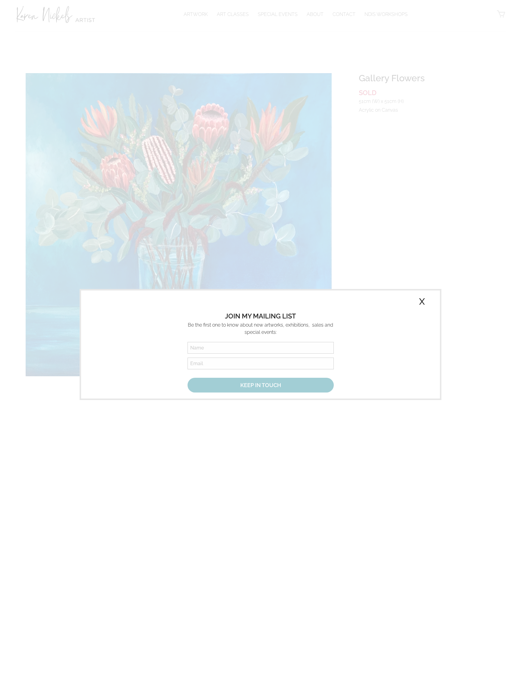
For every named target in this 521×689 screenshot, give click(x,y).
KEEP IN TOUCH (260, 385)
